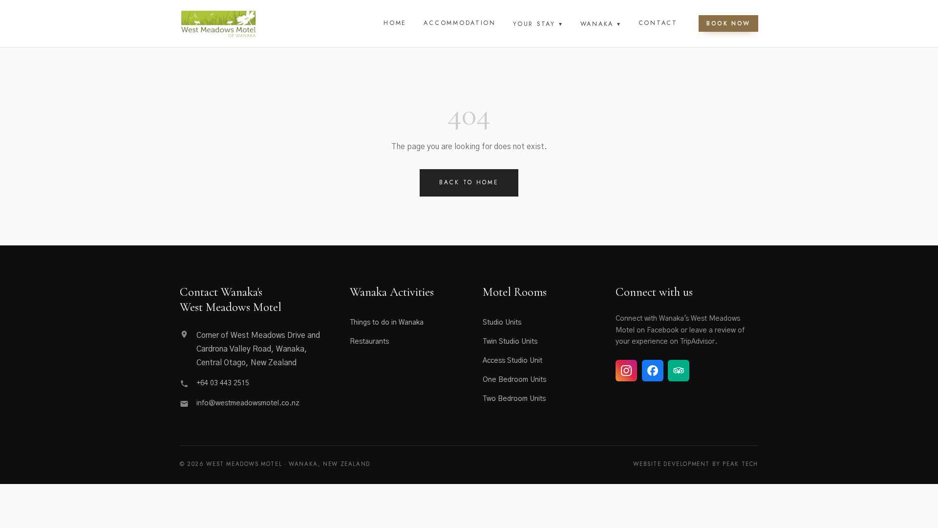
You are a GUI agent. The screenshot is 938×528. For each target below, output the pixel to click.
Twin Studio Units (510, 341)
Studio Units (502, 322)
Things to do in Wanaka (387, 322)
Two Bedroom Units (514, 399)
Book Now (728, 23)
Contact (658, 23)
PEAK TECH (740, 464)
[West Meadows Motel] (218, 23)
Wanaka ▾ (600, 24)
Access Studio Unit (512, 360)
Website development (671, 464)
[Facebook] (652, 370)
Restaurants (369, 341)
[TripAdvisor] (678, 370)
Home (395, 23)
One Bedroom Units (514, 379)
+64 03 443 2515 (222, 383)
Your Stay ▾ (538, 24)
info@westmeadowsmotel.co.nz (247, 403)
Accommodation (460, 23)
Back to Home (469, 182)
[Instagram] (626, 370)
